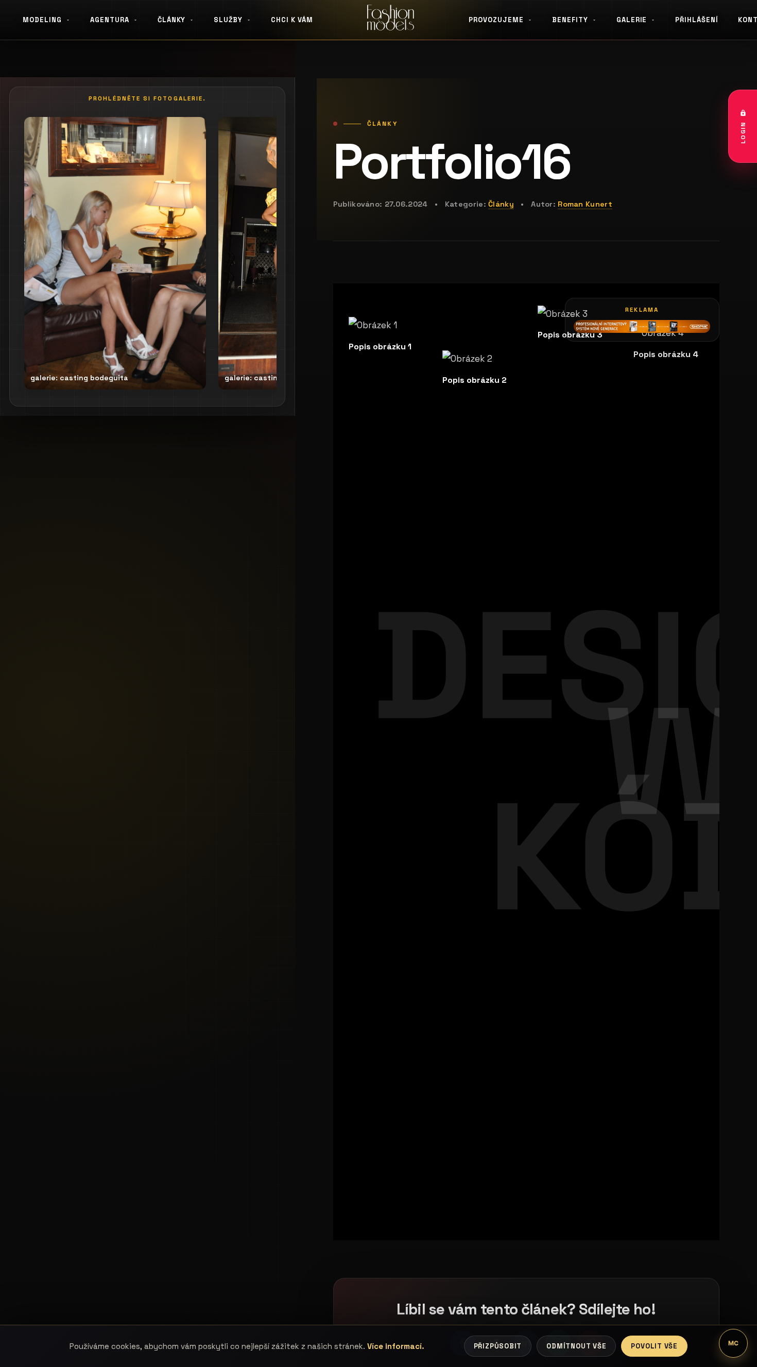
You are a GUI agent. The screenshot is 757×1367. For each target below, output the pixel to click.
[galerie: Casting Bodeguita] (115, 253)
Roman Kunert (585, 204)
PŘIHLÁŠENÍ (696, 19)
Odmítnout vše (576, 1346)
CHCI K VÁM (292, 19)
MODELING (42, 19)
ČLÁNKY (172, 19)
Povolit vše (654, 1346)
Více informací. (395, 1346)
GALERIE (631, 19)
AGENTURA (109, 19)
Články (501, 204)
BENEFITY (570, 19)
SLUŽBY (228, 19)
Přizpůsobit (498, 1346)
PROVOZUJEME (496, 19)
